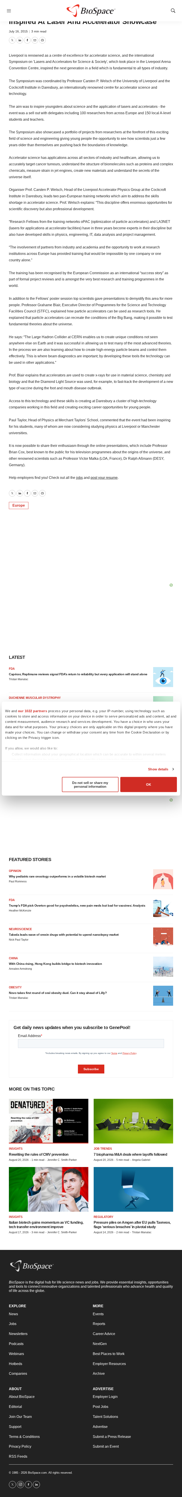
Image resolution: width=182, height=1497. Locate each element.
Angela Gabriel (141, 1159)
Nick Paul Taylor (18, 939)
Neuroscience (20, 929)
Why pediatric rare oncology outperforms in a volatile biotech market (57, 876)
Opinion (15, 871)
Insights (16, 1148)
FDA (12, 668)
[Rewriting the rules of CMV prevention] (48, 1121)
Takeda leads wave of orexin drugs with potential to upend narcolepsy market (64, 934)
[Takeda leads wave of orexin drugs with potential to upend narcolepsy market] (163, 937)
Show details (158, 769)
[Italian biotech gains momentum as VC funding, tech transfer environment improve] (48, 1189)
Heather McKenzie (20, 910)
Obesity (15, 987)
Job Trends (103, 1148)
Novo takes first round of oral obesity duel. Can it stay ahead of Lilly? (58, 993)
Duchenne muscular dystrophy (35, 698)
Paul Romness (18, 881)
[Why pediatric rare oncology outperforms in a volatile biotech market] (163, 879)
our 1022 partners (32, 711)
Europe (18, 505)
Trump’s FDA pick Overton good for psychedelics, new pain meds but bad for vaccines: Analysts (77, 905)
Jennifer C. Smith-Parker (62, 1159)
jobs (79, 478)
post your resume (104, 478)
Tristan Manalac (18, 679)
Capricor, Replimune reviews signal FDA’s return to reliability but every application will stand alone (78, 674)
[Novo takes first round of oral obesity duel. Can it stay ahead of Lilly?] (163, 996)
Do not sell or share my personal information (90, 784)
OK (148, 784)
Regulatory (103, 1217)
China (13, 958)
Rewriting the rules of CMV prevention (39, 1154)
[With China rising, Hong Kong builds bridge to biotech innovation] (163, 967)
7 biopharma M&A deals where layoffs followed (130, 1154)
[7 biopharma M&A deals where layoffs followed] (133, 1121)
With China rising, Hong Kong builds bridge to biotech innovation (55, 963)
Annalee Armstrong (20, 968)
